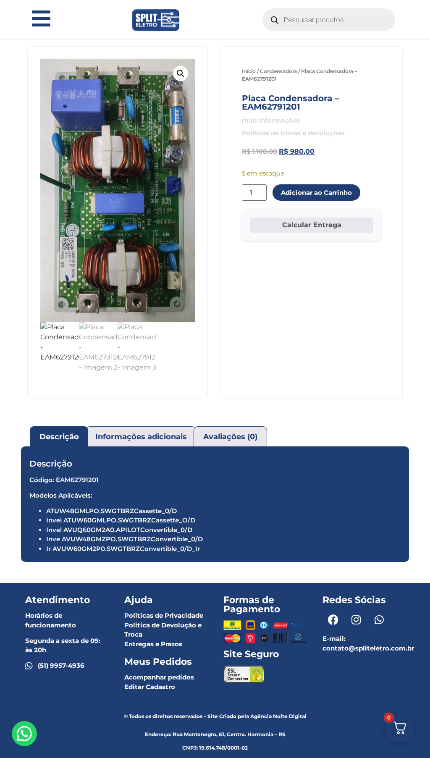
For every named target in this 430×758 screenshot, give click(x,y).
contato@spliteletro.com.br (368, 648)
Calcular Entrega (311, 225)
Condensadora (278, 71)
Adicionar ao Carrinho (316, 193)
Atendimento (57, 600)
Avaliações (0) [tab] (230, 436)
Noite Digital (290, 716)
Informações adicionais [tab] (141, 436)
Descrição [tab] (59, 436)
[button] (180, 73)
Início (249, 71)
